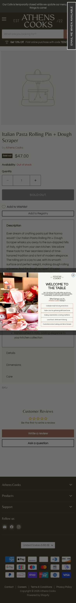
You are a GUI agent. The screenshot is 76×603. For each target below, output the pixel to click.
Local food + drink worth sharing (57, 319)
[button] (71, 26)
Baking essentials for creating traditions (57, 315)
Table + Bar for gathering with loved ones (57, 310)
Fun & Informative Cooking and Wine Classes (57, 324)
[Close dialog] (73, 275)
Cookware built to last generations (57, 306)
